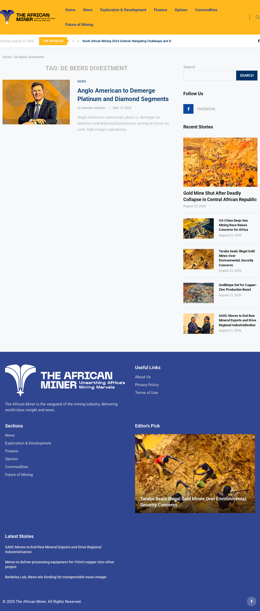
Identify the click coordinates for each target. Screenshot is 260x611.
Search (189, 67)
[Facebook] (258, 41)
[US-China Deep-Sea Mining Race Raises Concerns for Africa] (198, 228)
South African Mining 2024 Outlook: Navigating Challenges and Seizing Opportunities (140, 41)
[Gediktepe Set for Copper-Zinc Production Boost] (198, 293)
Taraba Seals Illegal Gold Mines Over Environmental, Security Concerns (237, 258)
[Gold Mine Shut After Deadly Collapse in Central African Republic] (220, 162)
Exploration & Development (123, 10)
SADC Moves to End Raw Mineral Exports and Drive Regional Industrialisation (237, 320)
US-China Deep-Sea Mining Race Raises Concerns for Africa (233, 225)
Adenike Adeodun (94, 108)
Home (70, 10)
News (88, 10)
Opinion (181, 10)
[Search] (257, 17)
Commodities (206, 10)
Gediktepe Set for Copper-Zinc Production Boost (238, 287)
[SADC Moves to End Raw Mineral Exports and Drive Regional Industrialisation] (198, 323)
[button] (73, 41)
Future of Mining (79, 24)
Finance (160, 10)
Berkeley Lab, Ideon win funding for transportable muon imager (56, 577)
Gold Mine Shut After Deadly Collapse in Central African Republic (220, 196)
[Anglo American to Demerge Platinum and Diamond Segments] (36, 102)
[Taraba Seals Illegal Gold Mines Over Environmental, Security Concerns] (198, 259)
